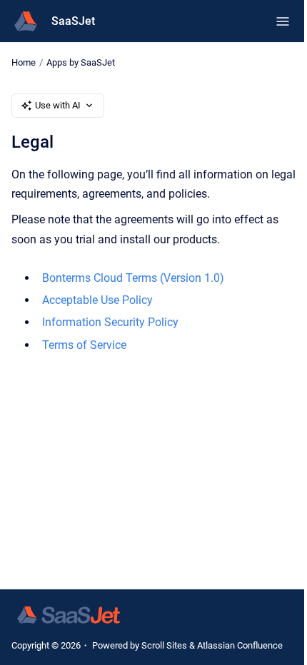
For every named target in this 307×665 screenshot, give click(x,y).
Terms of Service (84, 345)
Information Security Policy (110, 322)
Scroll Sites (164, 645)
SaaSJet (73, 21)
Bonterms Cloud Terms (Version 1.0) (133, 278)
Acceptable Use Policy (97, 300)
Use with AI (58, 105)
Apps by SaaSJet (80, 62)
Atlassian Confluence (240, 645)
